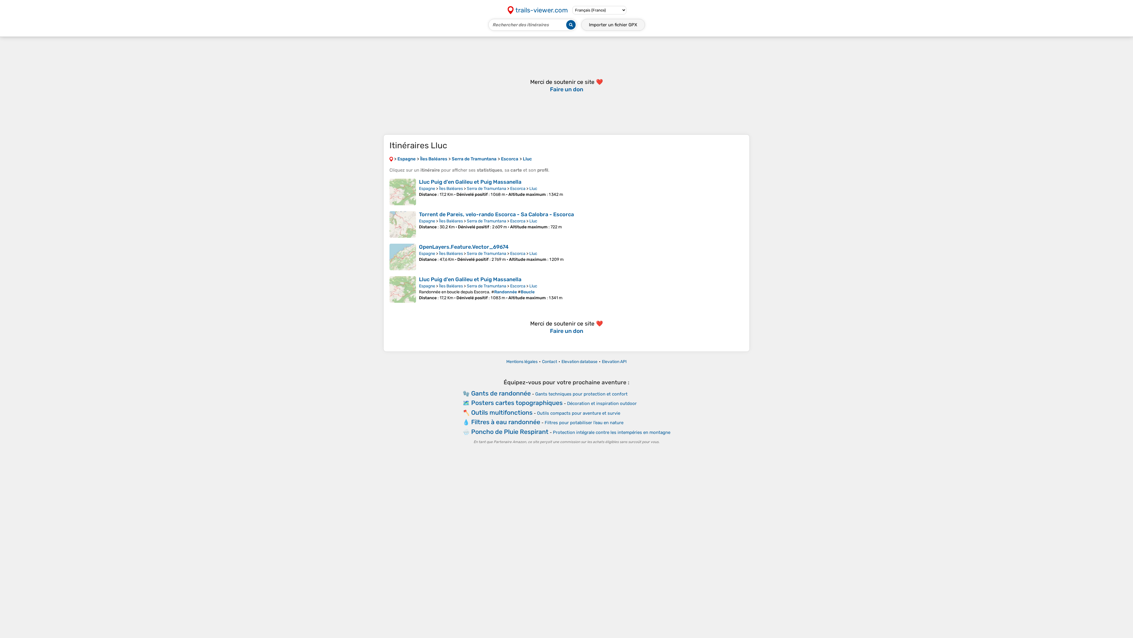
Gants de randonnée (501, 393)
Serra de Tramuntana (486, 188)
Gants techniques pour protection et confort (581, 394)
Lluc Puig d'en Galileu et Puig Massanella (470, 182)
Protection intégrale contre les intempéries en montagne (611, 432)
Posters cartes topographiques (517, 402)
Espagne (427, 188)
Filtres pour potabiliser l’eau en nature (584, 422)
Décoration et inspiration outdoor (602, 403)
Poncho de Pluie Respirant (510, 431)
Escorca (517, 188)
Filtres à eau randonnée (505, 422)
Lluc (533, 188)
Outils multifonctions (502, 412)
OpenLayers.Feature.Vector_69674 (464, 247)
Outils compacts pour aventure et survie (578, 413)
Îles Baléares (451, 188)
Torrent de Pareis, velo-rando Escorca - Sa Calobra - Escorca (496, 214)
